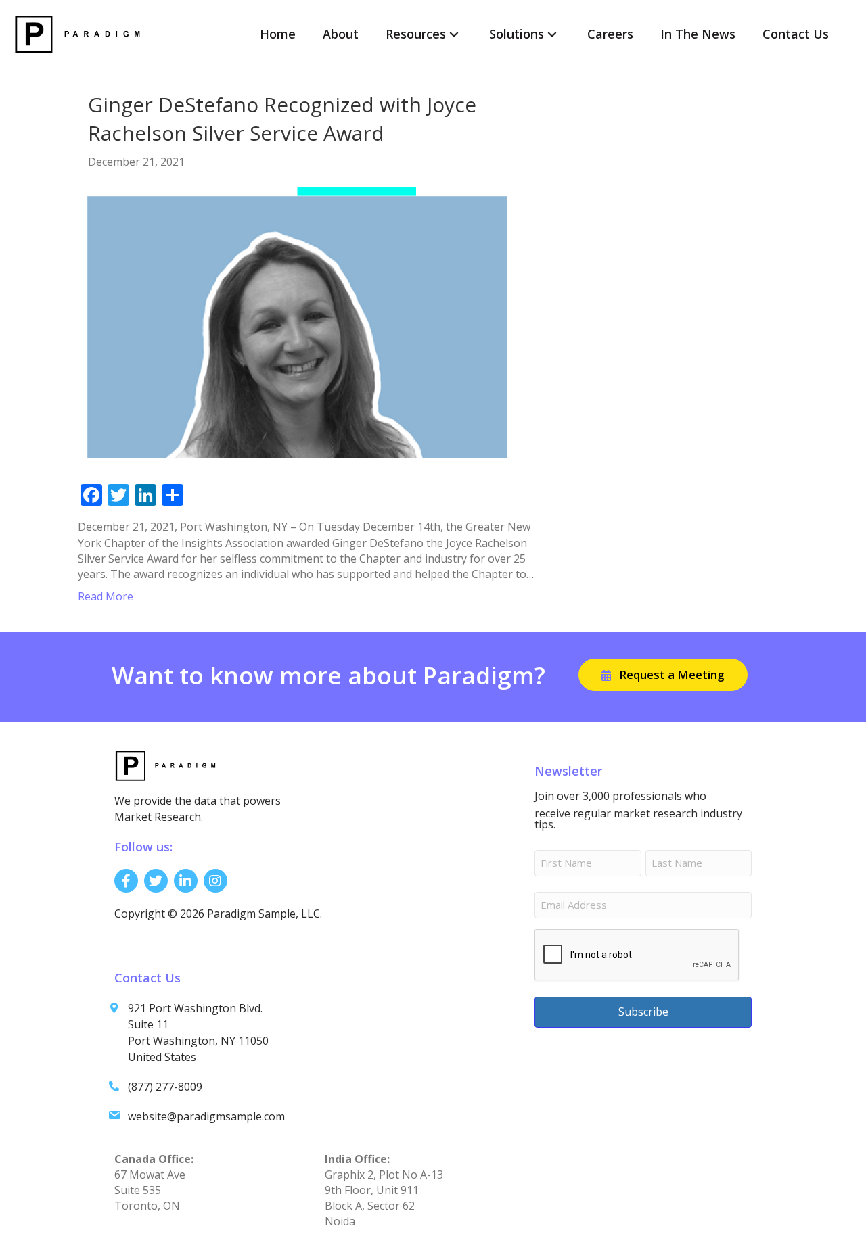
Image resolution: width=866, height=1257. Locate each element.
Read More (105, 596)
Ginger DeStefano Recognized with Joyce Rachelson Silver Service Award (282, 119)
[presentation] (637, 955)
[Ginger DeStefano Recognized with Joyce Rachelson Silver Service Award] (297, 325)
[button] (454, 34)
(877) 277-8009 (165, 1086)
